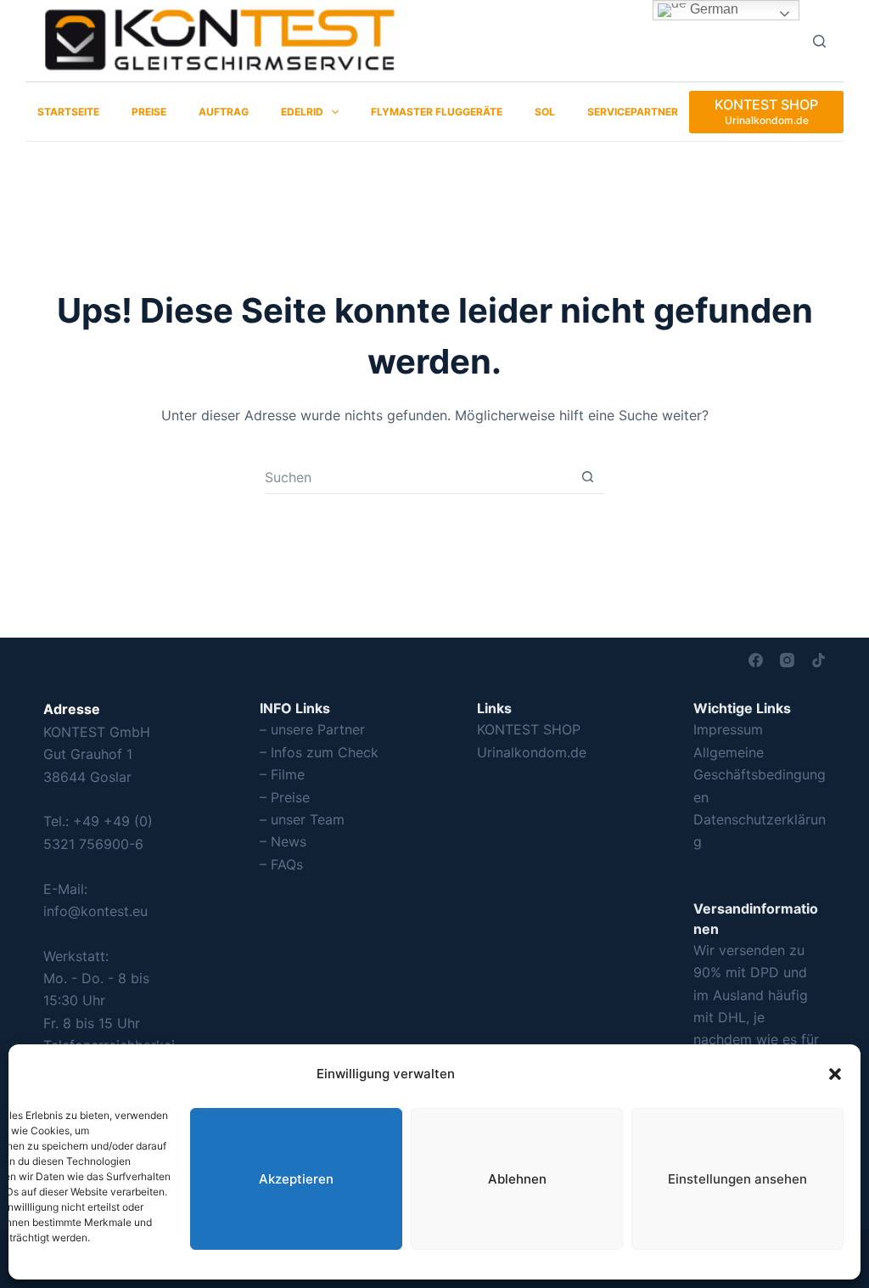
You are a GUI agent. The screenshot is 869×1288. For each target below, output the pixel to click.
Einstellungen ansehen (737, 1179)
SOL (545, 111)
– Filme (282, 774)
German (712, 9)
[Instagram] (787, 660)
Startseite (68, 111)
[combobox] (418, 477)
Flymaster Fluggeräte (436, 111)
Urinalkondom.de (531, 752)
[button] (835, 1074)
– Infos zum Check (319, 752)
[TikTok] (818, 660)
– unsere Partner (312, 729)
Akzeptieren (296, 1179)
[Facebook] (755, 660)
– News (283, 841)
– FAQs (281, 864)
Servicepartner (632, 111)
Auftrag (224, 111)
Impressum (728, 729)
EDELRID (302, 111)
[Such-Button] (587, 476)
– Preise (285, 797)
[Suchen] (819, 41)
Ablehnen (517, 1179)
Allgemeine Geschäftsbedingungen (759, 775)
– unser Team (302, 819)
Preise (149, 111)
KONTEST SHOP (528, 729)
